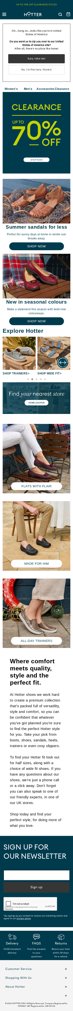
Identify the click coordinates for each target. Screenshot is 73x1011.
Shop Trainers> (16, 373)
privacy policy (24, 919)
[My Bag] (68, 14)
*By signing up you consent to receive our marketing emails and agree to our (35, 917)
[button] (28, 379)
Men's (28, 88)
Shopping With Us (18, 977)
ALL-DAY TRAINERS (36, 641)
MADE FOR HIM (36, 563)
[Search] (60, 14)
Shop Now (36, 246)
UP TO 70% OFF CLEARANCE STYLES (36, 5)
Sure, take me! (36, 58)
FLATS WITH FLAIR (36, 486)
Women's (11, 88)
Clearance (62, 88)
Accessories (45, 88)
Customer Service (18, 969)
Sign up (36, 887)
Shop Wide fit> (49, 373)
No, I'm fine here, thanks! (36, 70)
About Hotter (15, 986)
